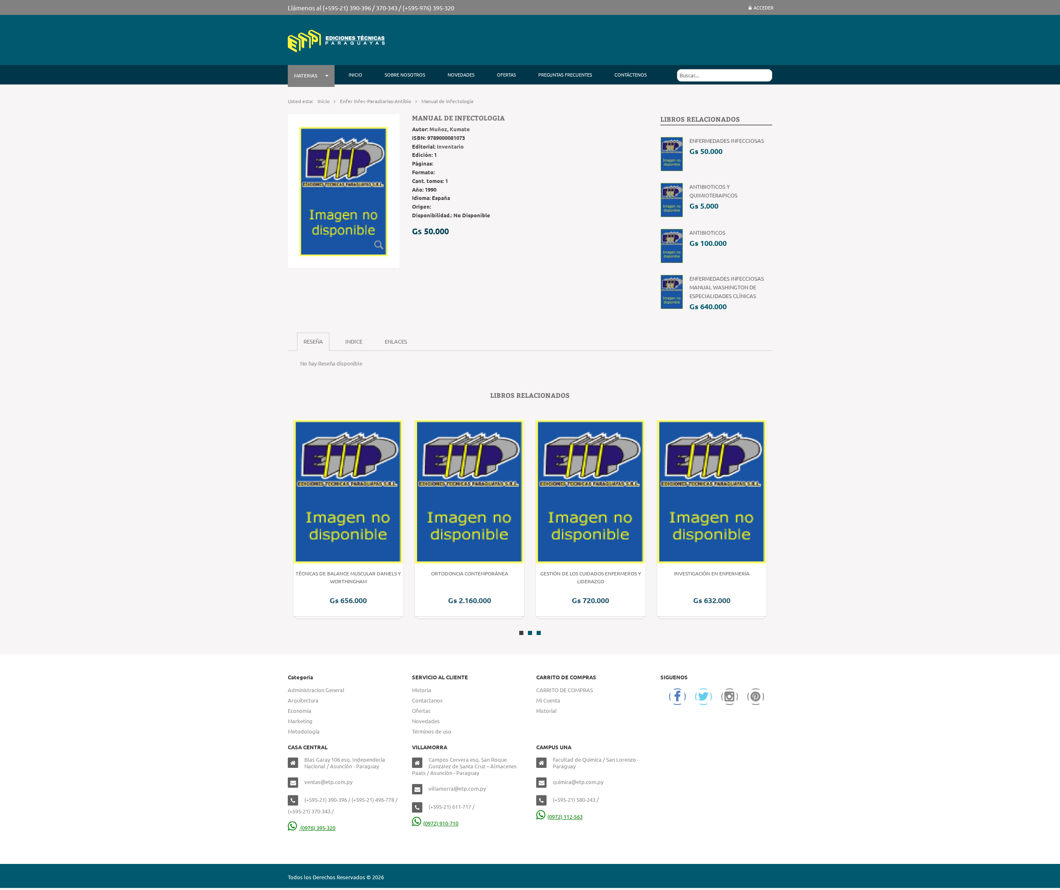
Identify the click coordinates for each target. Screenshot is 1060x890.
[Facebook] (677, 696)
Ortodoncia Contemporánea (348, 573)
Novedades (426, 720)
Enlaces (396, 341)
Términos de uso (431, 731)
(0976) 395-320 (317, 827)
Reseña (313, 341)
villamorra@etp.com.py (457, 788)
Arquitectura (303, 700)
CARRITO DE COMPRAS (564, 689)
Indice (353, 341)
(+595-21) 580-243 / (576, 799)
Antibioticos (707, 232)
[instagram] (729, 696)
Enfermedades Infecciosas (726, 140)
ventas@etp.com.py (328, 781)
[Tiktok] (755, 696)
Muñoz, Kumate (449, 128)
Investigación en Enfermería (591, 573)
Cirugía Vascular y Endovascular (712, 573)
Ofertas (421, 710)
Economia (299, 710)
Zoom (379, 245)
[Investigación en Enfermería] (591, 490)
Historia (421, 689)
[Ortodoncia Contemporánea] (348, 490)
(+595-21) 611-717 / (452, 806)
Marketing (300, 720)
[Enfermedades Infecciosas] (671, 153)
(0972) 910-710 (440, 823)
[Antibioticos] (671, 245)
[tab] (313, 341)
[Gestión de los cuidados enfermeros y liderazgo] (469, 490)
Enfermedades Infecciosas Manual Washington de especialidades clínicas (726, 287)
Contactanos (427, 700)
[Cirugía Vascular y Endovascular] (711, 490)
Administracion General (316, 689)
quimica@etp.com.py (578, 781)
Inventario (450, 146)
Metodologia (304, 731)
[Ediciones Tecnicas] (336, 39)
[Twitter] (703, 696)
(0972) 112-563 (565, 816)
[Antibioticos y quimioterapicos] (671, 199)
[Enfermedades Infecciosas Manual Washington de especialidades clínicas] (671, 291)
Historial (546, 710)
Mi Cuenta (548, 700)
